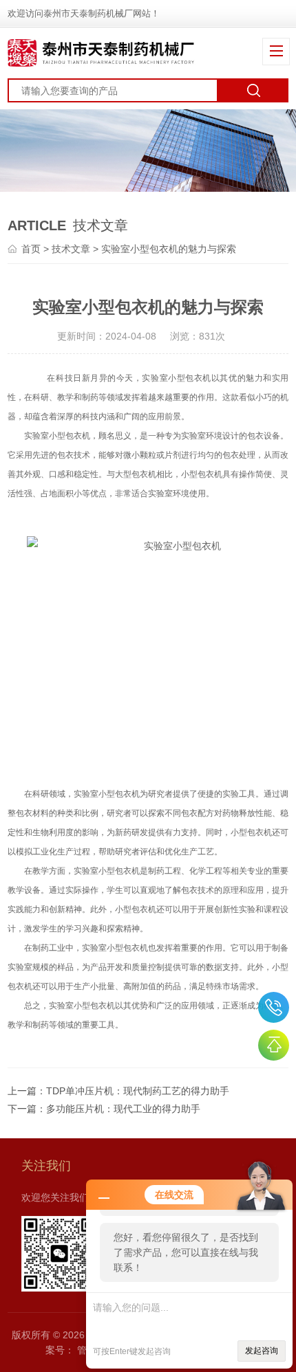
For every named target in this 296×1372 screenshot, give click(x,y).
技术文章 (71, 248)
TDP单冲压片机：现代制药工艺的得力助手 (137, 1090)
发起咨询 (261, 1351)
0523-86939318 (273, 1007)
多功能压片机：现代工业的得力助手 (123, 1108)
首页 (31, 248)
